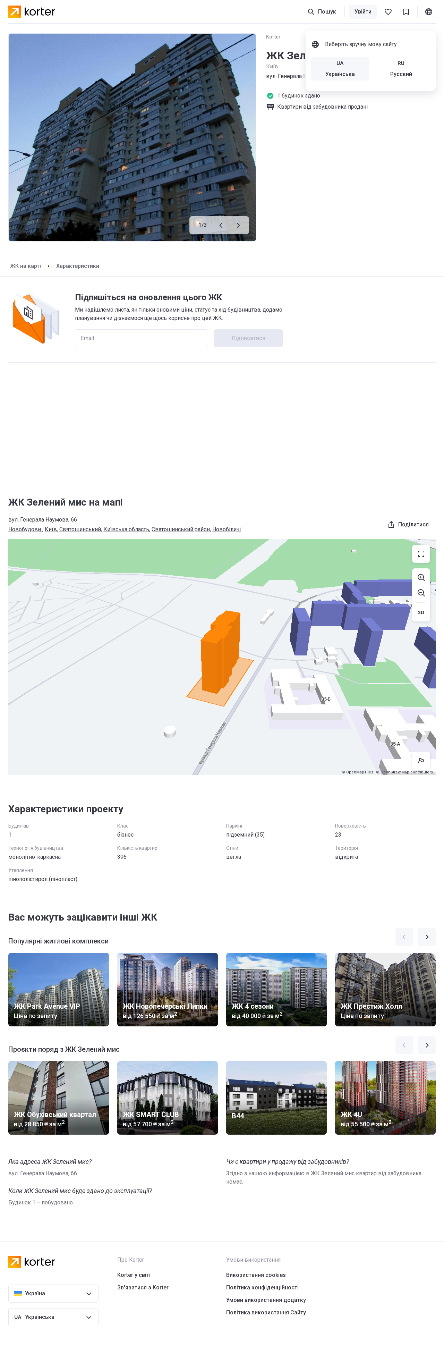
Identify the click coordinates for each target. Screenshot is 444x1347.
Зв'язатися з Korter (143, 1287)
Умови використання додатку (266, 1300)
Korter (273, 37)
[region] (222, 657)
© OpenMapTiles (357, 772)
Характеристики (77, 266)
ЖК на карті (25, 266)
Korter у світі (134, 1275)
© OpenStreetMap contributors (404, 772)
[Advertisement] (222, 422)
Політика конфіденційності (262, 1287)
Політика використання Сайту (266, 1312)
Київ (51, 529)
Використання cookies (256, 1275)
